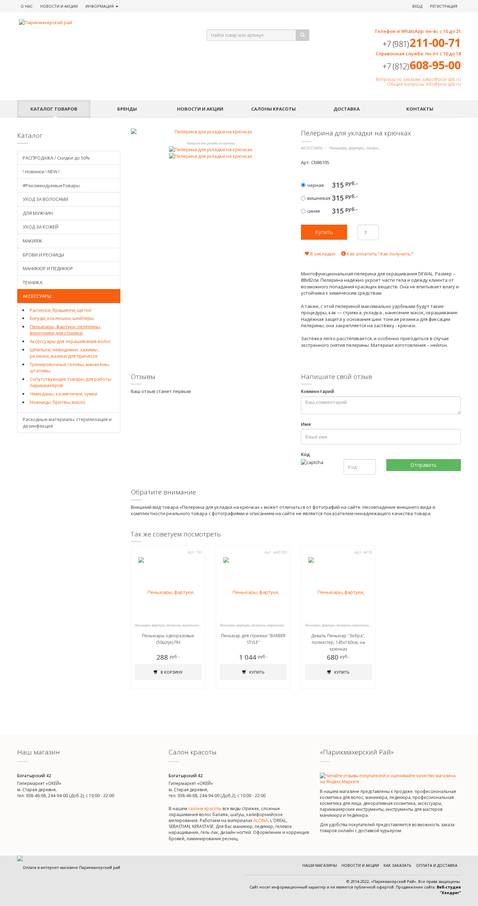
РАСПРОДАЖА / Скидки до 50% (56, 158)
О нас (27, 6)
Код (305, 454)
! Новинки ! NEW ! (41, 171)
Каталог (53, 109)
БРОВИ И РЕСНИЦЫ (43, 255)
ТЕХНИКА (32, 282)
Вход (417, 6)
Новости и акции (200, 109)
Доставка (346, 109)
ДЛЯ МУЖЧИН (38, 213)
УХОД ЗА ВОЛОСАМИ (45, 199)
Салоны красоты (273, 109)
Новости (59, 6)
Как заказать (398, 865)
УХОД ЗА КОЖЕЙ (40, 227)
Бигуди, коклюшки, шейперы (62, 318)
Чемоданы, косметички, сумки (63, 394)
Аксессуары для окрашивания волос (70, 341)
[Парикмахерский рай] (104, 22)
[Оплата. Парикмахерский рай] (68, 867)
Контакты (419, 109)
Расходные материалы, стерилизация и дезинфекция (67, 422)
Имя (306, 424)
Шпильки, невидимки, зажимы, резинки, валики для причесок (64, 352)
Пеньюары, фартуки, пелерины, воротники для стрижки (379, 148)
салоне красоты (205, 809)
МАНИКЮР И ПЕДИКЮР (48, 268)
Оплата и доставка (436, 865)
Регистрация (443, 6)
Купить (256, 672)
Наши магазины (319, 865)
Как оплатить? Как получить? (379, 254)
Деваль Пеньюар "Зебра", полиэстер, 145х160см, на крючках (338, 642)
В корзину (171, 672)
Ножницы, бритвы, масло (57, 402)
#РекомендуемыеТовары (51, 185)
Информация (100, 6)
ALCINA (260, 820)
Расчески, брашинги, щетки (60, 310)
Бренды (127, 109)
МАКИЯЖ (32, 241)
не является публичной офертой (362, 887)
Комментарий (317, 391)
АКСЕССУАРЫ (311, 148)
